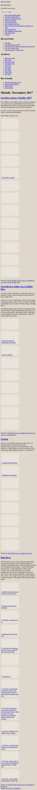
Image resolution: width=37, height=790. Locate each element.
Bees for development (11, 84)
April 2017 (8, 67)
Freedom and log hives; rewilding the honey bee (20, 46)
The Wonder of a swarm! (12, 45)
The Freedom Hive (11, 22)
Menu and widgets (7, 12)
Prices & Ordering (10, 20)
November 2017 (10, 63)
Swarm (4, 439)
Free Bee (7, 43)
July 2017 (8, 65)
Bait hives (6, 557)
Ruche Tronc (9, 86)
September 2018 (10, 58)
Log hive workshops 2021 (13, 19)
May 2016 (8, 71)
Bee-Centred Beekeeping (12, 15)
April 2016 (8, 72)
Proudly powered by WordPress (11, 788)
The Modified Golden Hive (13, 31)
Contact (7, 34)
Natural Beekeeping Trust (13, 82)
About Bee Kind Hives (12, 17)
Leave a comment (17, 281)
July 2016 (8, 69)
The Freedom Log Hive (12, 24)
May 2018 (8, 60)
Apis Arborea (9, 88)
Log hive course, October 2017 (14, 50)
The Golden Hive (10, 29)
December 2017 (10, 62)
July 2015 (8, 74)
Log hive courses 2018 (12, 48)
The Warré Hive (10, 33)
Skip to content (5, 1)
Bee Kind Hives (6, 5)
